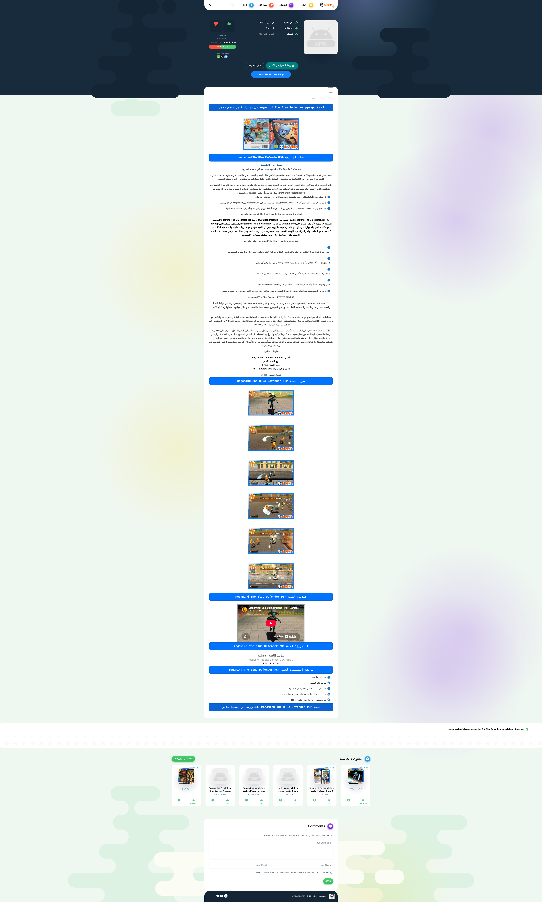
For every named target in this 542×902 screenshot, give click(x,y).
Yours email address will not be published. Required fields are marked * (298, 836)
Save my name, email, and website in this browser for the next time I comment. (293, 873)
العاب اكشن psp (266, 34)
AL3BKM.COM (298, 896)
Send (328, 881)
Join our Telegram (269, 74)
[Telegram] (226, 56)
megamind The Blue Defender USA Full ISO (271, 660)
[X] (222, 56)
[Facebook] (226, 896)
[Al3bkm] (326, 5)
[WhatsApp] (218, 56)
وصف (330, 92)
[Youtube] (222, 896)
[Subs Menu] (231, 5)
